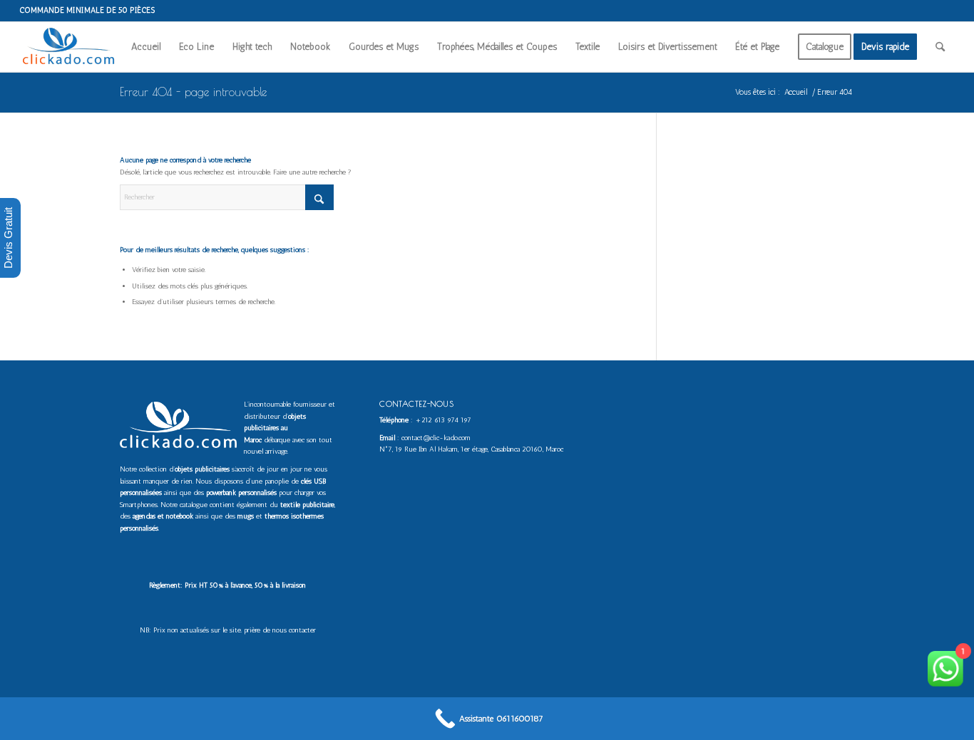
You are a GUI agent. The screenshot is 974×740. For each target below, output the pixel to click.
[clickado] (71, 47)
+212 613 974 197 (443, 420)
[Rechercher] (940, 47)
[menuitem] (146, 47)
